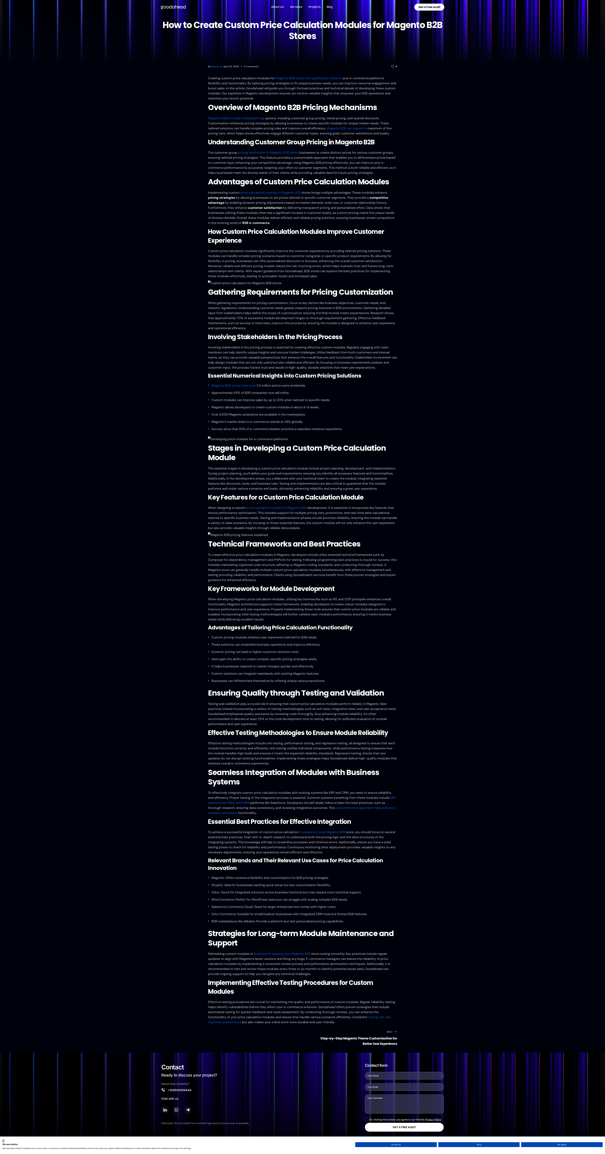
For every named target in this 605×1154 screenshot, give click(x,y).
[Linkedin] (165, 1110)
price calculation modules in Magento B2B (270, 193)
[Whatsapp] (176, 1110)
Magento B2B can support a (347, 128)
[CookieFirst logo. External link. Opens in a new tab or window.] (3, 1141)
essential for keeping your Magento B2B (282, 954)
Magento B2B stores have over (233, 385)
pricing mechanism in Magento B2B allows (268, 152)
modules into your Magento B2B (322, 832)
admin (215, 66)
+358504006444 (179, 1090)
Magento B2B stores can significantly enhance (309, 78)
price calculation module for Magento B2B (276, 508)
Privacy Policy (433, 1119)
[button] (429, 7)
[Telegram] (188, 1110)
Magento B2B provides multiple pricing (236, 118)
